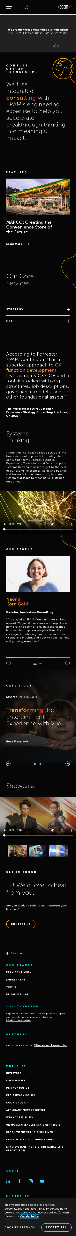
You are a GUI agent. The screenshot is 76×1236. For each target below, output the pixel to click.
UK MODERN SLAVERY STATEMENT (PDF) (33, 1124)
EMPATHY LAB (15, 979)
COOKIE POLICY (17, 1102)
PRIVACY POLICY (17, 1088)
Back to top (17, 953)
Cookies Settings (20, 1227)
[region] (38, 1217)
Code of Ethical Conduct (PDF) (30, 1139)
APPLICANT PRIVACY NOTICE (26, 1110)
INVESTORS (13, 1073)
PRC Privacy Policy (21, 1095)
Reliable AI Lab (17, 994)
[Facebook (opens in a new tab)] (19, 1181)
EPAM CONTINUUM (19, 972)
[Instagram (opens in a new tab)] (30, 1181)
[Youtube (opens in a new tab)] (42, 1181)
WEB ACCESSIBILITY (19, 1117)
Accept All (56, 1227)
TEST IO (11, 987)
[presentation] (8, 663)
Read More (13, 741)
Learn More (14, 244)
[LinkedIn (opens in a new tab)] (8, 1181)
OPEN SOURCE (16, 1080)
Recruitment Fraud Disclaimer (29, 1132)
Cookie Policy (29, 1216)
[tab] (38, 309)
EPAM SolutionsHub (18, 1020)
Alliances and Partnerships (50, 1045)
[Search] (27, 7)
